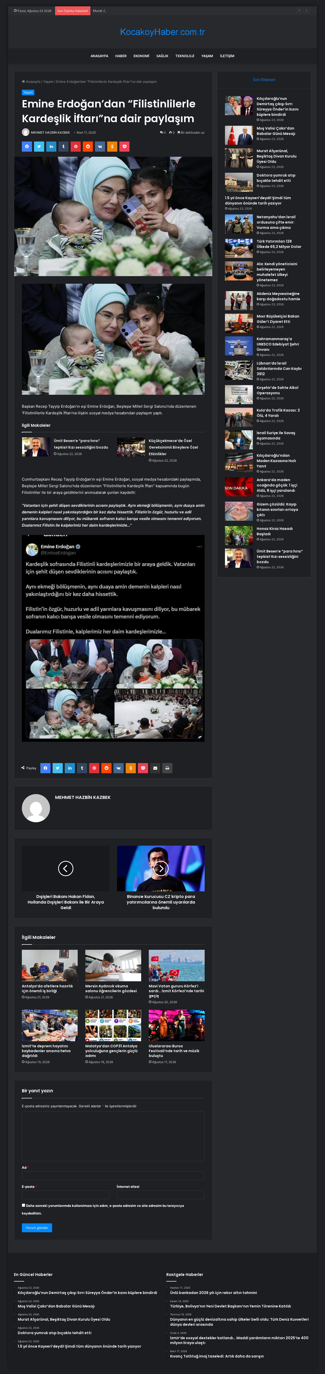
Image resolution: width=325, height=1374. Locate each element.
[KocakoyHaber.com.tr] (162, 32)
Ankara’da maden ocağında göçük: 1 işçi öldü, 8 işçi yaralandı (277, 485)
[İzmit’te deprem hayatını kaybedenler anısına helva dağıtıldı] (50, 1025)
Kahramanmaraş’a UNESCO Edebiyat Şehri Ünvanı (278, 344)
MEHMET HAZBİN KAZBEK (50, 132)
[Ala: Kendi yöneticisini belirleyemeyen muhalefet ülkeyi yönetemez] (239, 270)
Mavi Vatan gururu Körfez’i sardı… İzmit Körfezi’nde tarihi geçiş (176, 991)
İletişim (227, 56)
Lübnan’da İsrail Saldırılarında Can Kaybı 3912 (279, 368)
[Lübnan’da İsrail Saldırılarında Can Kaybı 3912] (239, 370)
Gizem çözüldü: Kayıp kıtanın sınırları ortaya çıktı (277, 509)
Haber (120, 56)
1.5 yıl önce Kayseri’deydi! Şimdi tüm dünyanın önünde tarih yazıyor (258, 200)
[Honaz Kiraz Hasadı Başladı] (239, 535)
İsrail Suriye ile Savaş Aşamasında (276, 435)
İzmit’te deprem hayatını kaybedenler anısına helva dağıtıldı (46, 1051)
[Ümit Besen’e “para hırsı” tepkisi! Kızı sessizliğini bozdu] (36, 446)
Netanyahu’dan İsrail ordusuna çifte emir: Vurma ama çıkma (276, 222)
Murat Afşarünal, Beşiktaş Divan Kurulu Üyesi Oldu (133, 11)
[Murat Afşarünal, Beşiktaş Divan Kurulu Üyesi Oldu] (239, 157)
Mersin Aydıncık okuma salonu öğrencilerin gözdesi (111, 988)
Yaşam (207, 56)
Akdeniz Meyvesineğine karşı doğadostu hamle (278, 296)
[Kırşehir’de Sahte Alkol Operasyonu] (239, 394)
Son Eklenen (264, 79)
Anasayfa (99, 56)
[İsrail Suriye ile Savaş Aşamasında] (239, 439)
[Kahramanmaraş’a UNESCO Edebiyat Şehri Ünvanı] (239, 345)
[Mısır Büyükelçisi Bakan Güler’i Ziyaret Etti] (239, 323)
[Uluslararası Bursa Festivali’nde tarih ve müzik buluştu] (177, 1025)
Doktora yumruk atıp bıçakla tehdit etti (276, 178)
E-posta (29, 1187)
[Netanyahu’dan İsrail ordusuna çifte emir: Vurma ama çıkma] (239, 223)
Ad (25, 1167)
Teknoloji (184, 56)
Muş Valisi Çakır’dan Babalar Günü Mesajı (276, 131)
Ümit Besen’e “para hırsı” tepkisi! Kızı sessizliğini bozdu (280, 556)
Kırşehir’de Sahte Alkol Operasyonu (277, 390)
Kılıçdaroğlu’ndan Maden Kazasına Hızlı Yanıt (276, 461)
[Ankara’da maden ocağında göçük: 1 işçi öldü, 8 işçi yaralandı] (239, 486)
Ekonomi (141, 56)
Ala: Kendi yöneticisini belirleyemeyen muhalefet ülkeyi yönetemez (277, 271)
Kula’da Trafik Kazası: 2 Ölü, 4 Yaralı (278, 413)
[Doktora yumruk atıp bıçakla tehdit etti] (239, 182)
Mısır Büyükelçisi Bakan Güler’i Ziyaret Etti (278, 319)
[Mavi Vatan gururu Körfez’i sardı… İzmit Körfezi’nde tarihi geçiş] (177, 965)
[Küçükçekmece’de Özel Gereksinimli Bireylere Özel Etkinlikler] (131, 446)
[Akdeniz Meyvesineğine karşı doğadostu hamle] (239, 300)
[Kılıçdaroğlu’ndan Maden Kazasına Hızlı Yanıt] (239, 462)
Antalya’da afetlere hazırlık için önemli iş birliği (47, 988)
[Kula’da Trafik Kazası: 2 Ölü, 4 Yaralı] (239, 417)
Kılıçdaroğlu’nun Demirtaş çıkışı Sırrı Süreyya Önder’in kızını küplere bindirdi (278, 106)
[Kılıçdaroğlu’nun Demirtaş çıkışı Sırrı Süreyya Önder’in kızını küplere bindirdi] (239, 105)
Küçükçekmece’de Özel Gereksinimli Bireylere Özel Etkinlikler (173, 447)
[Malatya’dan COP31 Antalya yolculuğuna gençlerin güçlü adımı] (113, 1025)
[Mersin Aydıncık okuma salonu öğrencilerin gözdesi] (113, 965)
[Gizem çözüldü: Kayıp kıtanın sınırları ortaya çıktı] (239, 511)
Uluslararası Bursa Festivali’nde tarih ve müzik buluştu (174, 1051)
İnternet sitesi (128, 1187)
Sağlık (162, 56)
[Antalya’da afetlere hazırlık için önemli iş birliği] (50, 965)
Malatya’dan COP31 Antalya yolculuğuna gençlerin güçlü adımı (111, 1051)
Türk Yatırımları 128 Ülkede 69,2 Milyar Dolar (279, 244)
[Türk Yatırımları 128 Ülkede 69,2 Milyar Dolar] (239, 248)
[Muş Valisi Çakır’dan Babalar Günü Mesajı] (239, 135)
